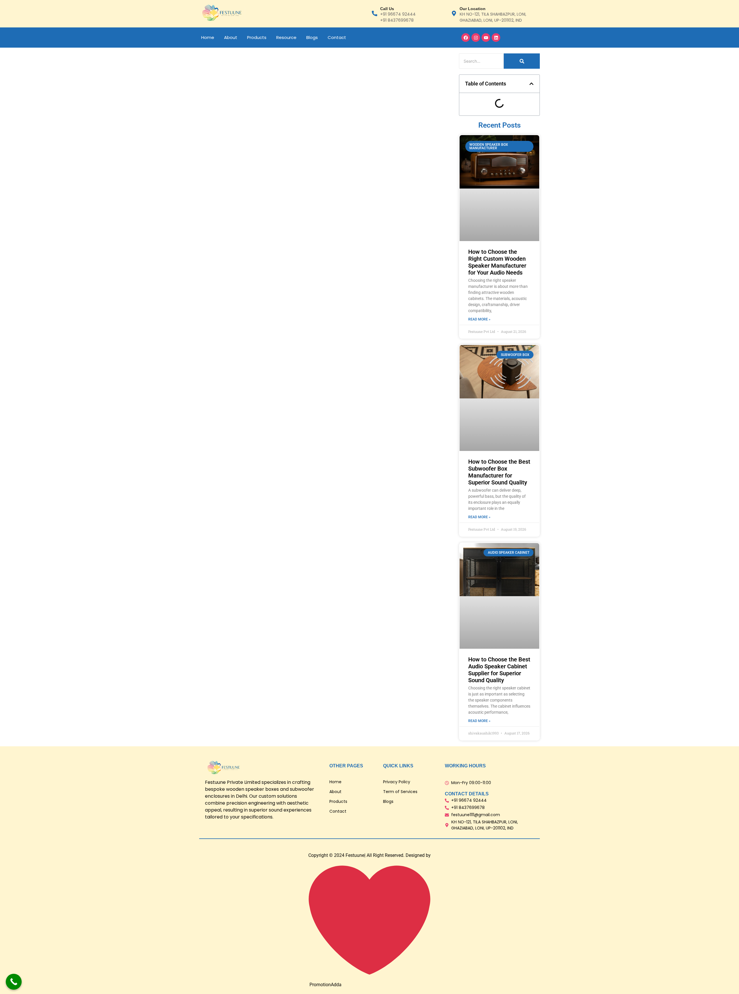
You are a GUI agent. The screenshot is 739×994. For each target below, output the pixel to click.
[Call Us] (374, 14)
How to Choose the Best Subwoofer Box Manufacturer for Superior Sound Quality (499, 472)
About (230, 37)
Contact (337, 37)
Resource (286, 37)
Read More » (479, 319)
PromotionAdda (325, 984)
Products (256, 37)
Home (207, 37)
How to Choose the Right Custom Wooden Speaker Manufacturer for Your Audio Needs (497, 262)
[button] (531, 83)
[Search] (522, 61)
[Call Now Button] (14, 982)
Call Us (387, 8)
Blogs (312, 37)
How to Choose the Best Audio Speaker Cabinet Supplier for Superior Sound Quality (499, 670)
